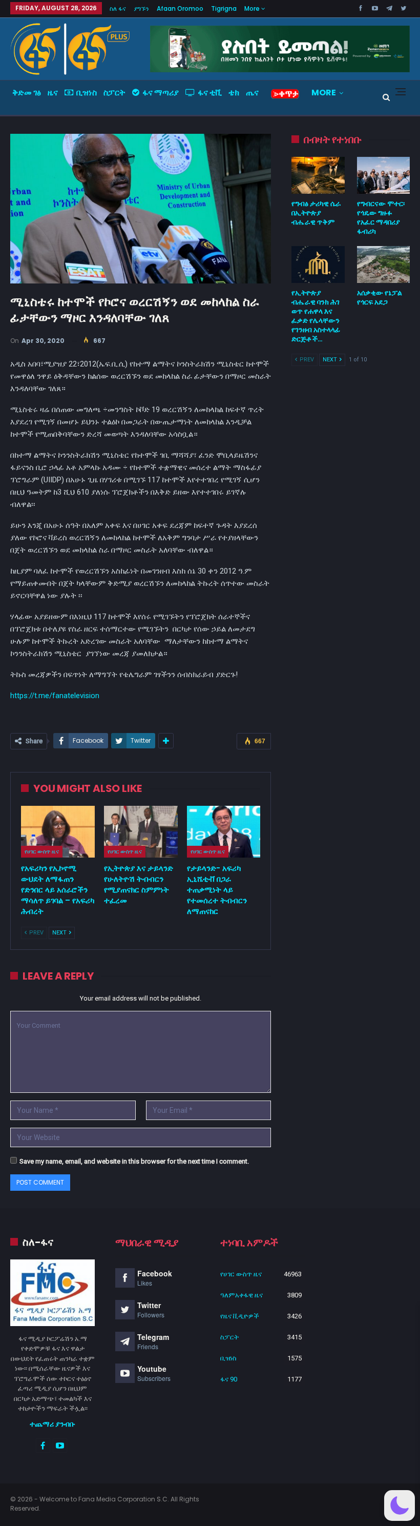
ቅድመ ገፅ (26, 92)
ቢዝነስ (86, 92)
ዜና (53, 92)
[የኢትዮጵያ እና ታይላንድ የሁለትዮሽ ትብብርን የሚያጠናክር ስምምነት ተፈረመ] (141, 832)
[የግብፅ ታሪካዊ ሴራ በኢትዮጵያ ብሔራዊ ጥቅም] (317, 175)
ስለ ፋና (118, 8)
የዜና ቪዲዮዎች (239, 1316)
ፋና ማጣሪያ (160, 92)
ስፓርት (114, 92)
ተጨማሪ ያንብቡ (52, 1424)
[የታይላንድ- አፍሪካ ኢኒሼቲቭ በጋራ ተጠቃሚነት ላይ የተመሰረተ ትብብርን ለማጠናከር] (224, 832)
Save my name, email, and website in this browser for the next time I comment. (134, 1161)
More (252, 8)
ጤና (252, 92)
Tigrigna (224, 8)
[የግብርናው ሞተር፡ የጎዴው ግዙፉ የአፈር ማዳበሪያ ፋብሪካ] (383, 175)
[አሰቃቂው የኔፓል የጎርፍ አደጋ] (383, 264)
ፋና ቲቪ (210, 92)
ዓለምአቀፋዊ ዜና (241, 1295)
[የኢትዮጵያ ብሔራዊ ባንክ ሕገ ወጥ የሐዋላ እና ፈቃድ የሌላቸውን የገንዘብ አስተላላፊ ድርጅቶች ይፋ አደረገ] (317, 264)
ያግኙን (141, 8)
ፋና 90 (228, 1379)
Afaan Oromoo (180, 8)
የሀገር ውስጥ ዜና (42, 851)
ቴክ (233, 92)
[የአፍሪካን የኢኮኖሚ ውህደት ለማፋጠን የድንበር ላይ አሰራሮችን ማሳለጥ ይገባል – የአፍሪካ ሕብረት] (58, 832)
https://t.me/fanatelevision (54, 695)
